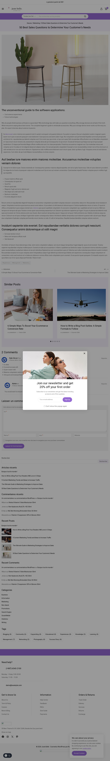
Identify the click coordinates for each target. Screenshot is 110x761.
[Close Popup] (84, 353)
